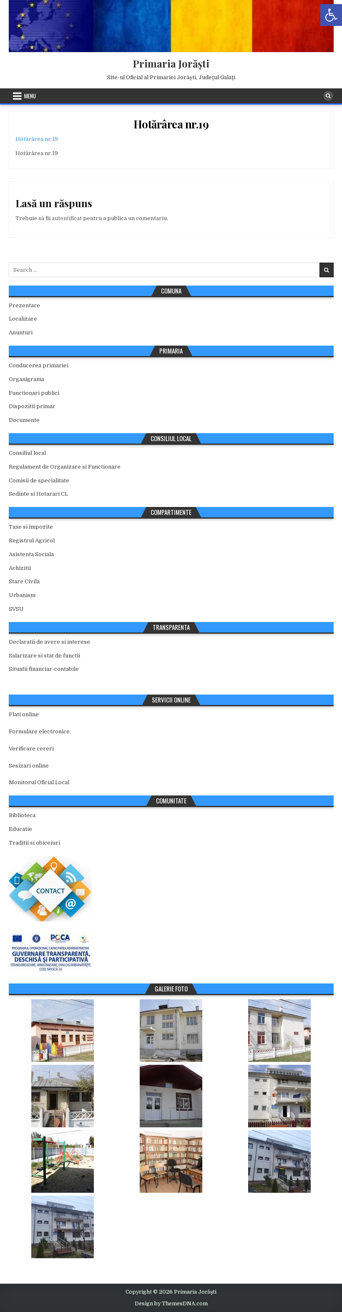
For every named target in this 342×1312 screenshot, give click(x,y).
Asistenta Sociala (31, 554)
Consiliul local (27, 453)
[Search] (328, 96)
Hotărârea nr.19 (171, 124)
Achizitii (20, 568)
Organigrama (26, 379)
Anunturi (21, 332)
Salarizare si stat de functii (44, 655)
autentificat (67, 218)
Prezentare (24, 305)
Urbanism (22, 595)
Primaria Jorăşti (171, 63)
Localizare (23, 319)
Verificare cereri (31, 748)
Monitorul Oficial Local (39, 782)
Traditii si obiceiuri (34, 843)
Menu (30, 96)
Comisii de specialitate (39, 480)
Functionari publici (34, 393)
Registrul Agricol (32, 540)
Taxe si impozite (31, 527)
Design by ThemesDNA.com (171, 1304)
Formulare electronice (39, 731)
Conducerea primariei (38, 365)
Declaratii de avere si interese (49, 642)
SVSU (16, 609)
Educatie (20, 829)
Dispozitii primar (32, 406)
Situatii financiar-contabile (44, 669)
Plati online (24, 714)
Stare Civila (24, 581)
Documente (24, 420)
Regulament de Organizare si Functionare (65, 467)
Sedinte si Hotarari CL (38, 494)
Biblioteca (22, 815)
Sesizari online (29, 766)
